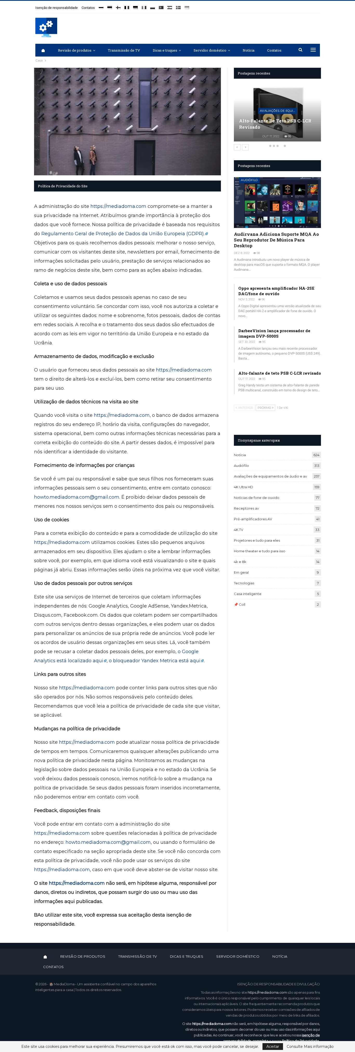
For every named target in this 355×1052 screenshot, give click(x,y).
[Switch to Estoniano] (109, 6)
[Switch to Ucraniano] (187, 6)
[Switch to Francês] (126, 6)
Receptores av (246, 508)
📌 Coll (239, 604)
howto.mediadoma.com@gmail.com (76, 497)
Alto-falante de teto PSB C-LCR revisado (279, 373)
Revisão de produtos (74, 50)
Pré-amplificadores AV (253, 519)
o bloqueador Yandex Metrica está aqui (154, 661)
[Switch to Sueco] (178, 6)
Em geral (241, 572)
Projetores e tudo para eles (257, 540)
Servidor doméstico (210, 50)
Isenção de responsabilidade (56, 8)
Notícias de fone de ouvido (256, 498)
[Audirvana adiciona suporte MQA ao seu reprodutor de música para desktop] (277, 202)
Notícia (248, 50)
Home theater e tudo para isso (259, 551)
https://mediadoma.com (118, 206)
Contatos (88, 8)
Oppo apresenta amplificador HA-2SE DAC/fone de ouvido (276, 291)
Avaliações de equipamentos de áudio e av (281, 105)
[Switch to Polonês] (152, 6)
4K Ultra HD (243, 487)
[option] (280, 116)
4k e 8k (240, 562)
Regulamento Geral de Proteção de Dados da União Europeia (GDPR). (123, 234)
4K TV (238, 530)
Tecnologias (244, 583)
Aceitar (272, 1046)
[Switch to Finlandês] (118, 6)
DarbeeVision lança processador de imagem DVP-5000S (274, 333)
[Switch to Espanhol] (169, 6)
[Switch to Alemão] (135, 6)
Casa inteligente (247, 594)
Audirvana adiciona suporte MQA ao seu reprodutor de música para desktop (276, 240)
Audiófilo (249, 180)
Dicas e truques (165, 50)
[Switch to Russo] (101, 6)
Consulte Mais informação (310, 1046)
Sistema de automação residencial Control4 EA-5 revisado (272, 121)
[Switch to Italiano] (144, 6)
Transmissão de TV (124, 50)
